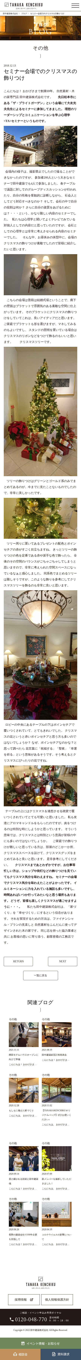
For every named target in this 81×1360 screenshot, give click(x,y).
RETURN (18, 961)
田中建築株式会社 (10, 14)
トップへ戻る (75, 1344)
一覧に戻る (40, 975)
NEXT (62, 961)
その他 (13, 1019)
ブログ (24, 14)
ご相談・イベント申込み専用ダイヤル (42, 1316)
